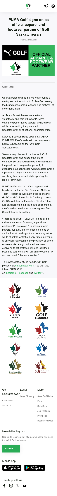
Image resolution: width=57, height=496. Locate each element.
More (40, 389)
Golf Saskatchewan (11, 391)
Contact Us (7, 400)
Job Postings (43, 410)
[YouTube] (25, 486)
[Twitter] (18, 486)
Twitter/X (38, 273)
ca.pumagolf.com (24, 265)
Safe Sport (42, 405)
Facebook (23, 273)
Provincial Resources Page (45, 418)
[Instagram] (11, 486)
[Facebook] (4, 486)
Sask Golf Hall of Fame (45, 399)
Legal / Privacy (27, 396)
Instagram (11, 273)
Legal (23, 389)
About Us (6, 405)
